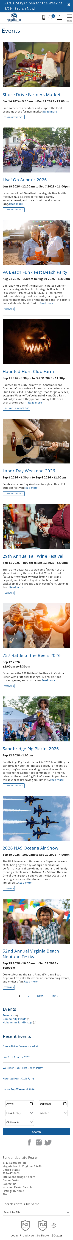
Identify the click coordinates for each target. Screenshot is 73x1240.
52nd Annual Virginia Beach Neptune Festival (31, 953)
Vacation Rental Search (17, 1187)
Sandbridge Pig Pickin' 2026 (31, 748)
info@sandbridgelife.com (19, 1177)
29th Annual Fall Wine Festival (33, 556)
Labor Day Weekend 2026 (29, 471)
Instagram (38, 1142)
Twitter (48, 1142)
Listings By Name (13, 1191)
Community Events (14, 117)
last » (55, 996)
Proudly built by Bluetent (35, 1235)
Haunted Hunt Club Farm (28, 371)
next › (40, 996)
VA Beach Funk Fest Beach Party (35, 272)
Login (14, 1235)
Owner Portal (11, 1180)
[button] (36, 6)
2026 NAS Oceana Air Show (30, 848)
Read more (50, 111)
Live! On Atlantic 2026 (25, 180)
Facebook (29, 1142)
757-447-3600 (11, 1173)
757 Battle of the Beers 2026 (32, 655)
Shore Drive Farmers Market (31, 94)
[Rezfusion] (53, 1225)
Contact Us (9, 1184)
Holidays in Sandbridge (16, 408)
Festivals (9, 309)
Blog (5, 1194)
